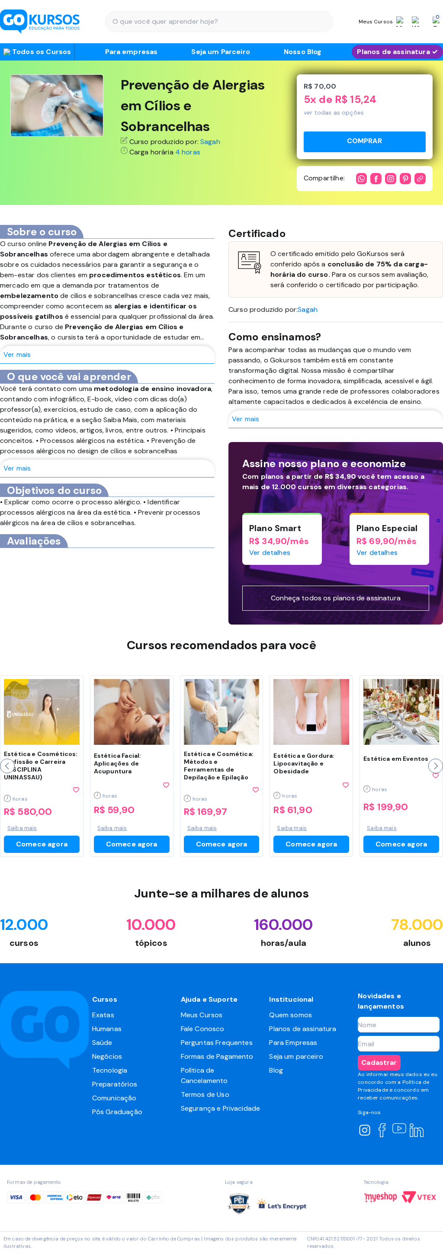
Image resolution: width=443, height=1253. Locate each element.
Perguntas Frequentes (217, 1042)
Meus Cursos (202, 1014)
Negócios (107, 1056)
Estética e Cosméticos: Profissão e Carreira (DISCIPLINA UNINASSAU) (41, 765)
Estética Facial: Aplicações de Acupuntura (117, 763)
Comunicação (114, 1097)
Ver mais (17, 354)
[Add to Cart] (365, 141)
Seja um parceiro (296, 1056)
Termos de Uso (205, 1094)
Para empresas (131, 51)
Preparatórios (114, 1084)
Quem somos (290, 1014)
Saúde (102, 1042)
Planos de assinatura (302, 1028)
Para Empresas (293, 1042)
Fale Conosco (203, 1028)
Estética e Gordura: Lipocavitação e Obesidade (303, 763)
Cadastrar (379, 1062)
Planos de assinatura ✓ (397, 51)
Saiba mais (22, 828)
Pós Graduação (117, 1111)
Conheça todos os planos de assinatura (336, 597)
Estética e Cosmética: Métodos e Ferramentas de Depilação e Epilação (219, 765)
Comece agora (41, 844)
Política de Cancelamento (204, 1075)
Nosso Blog (303, 51)
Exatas (103, 1014)
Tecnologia (110, 1070)
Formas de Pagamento (217, 1056)
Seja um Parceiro (220, 51)
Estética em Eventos (395, 759)
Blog (276, 1070)
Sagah (210, 141)
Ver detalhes (269, 552)
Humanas (107, 1028)
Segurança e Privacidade (220, 1108)
